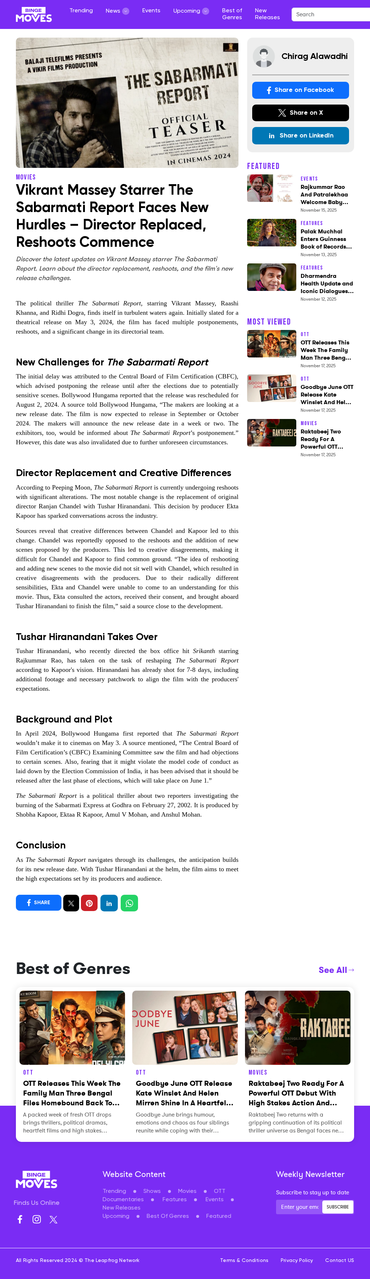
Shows (152, 1191)
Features (175, 1200)
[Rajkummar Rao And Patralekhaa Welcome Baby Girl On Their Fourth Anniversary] (271, 187)
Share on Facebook (303, 90)
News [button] (113, 11)
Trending (81, 11)
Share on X (305, 113)
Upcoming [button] (186, 11)
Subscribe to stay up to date (312, 1193)
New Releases (267, 14)
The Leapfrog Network (112, 1260)
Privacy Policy (297, 1260)
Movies (187, 1191)
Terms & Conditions (244, 1260)
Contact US (339, 1260)
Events (151, 11)
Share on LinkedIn (306, 135)
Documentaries (123, 1200)
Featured (218, 1216)
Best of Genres (232, 14)
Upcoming (116, 1216)
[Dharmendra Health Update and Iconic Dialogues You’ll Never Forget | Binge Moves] (271, 276)
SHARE (41, 902)
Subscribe (338, 1207)
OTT (219, 1191)
